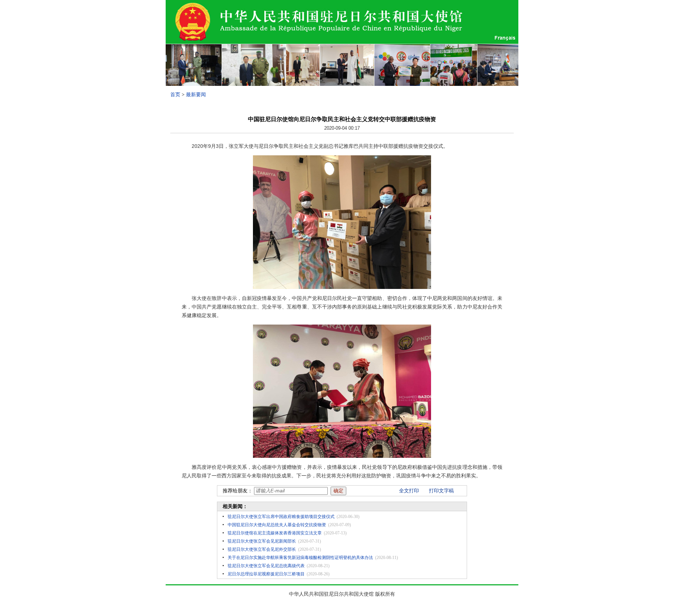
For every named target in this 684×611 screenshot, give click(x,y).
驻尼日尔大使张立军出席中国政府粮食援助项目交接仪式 (281, 516)
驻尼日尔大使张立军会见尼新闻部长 (262, 541)
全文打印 (409, 490)
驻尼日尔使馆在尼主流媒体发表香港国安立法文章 (275, 532)
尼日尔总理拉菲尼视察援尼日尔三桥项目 (266, 573)
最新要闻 (196, 94)
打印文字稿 (441, 490)
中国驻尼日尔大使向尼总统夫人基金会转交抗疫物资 (277, 524)
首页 (175, 94)
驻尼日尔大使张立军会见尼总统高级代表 (266, 565)
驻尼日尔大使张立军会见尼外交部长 (262, 549)
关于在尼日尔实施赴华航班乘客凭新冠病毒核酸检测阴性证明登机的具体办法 (300, 557)
